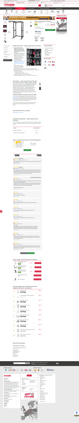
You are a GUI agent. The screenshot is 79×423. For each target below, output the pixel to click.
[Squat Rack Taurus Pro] (18, 325)
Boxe (40, 387)
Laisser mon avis (27, 150)
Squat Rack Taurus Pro (24, 324)
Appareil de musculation (15, 15)
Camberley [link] (14, 390)
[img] (42, 31)
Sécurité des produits (7, 60)
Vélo (40, 389)
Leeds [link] (8, 390)
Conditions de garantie (6, 52)
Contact (16, 0)
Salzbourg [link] (14, 393)
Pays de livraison (53, 0)
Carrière (13, 0)
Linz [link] (12, 393)
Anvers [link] (5, 401)
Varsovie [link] (5, 406)
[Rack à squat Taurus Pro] (18, 301)
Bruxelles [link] (7, 401)
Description (6, 47)
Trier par (16, 155)
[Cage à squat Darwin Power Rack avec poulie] (18, 330)
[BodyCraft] (23, 297)
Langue (58, 0)
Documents (6, 49)
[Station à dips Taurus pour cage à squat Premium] (15, 267)
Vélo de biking (42, 385)
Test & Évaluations (7, 54)
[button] (5, 22)
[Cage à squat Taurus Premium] (18, 306)
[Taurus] (11, 21)
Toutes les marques (42, 401)
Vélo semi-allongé (42, 388)
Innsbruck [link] (7, 393)
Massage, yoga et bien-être (44, 8)
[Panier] (64, 5)
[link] (45, 62)
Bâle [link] (4, 399)
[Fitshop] (9, 5)
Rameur (41, 379)
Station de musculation (22, 15)
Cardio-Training (9, 8)
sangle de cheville (21, 63)
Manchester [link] (11, 391)
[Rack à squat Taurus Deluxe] (18, 315)
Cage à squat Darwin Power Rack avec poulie (27, 329)
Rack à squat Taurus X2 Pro (24, 310)
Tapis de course (42, 378)
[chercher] (39, 5)
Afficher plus (23, 253)
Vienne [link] (17, 393)
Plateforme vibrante (42, 399)
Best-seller (5, 58)
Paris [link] (6, 379)
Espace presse (32, 388)
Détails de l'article (7, 45)
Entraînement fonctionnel (43, 394)
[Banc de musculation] (15, 279)
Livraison (23, 382)
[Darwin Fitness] (23, 331)
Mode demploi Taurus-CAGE (18, 112)
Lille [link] (4, 379)
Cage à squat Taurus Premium (25, 305)
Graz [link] (4, 393)
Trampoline (41, 381)
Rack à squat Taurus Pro (24, 300)
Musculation (20, 8)
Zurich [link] (11, 399)
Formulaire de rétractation (24, 384)
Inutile (18, 174)
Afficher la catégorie (37, 275)
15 (23, 141)
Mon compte (62, 0)
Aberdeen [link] (5, 390)
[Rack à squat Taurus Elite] (18, 320)
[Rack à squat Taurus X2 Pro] (18, 311)
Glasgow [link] (5, 391)
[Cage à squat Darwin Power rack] (18, 335)
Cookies (23, 381)
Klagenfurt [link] (10, 393)
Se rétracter (29, 375)
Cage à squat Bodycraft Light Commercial (27, 295)
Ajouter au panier (38, 267)
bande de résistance (17, 62)
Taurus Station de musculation (30, 15)
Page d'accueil (5, 15)
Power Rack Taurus (23, 290)
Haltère (41, 386)
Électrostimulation (42, 398)
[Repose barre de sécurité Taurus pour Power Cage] (15, 271)
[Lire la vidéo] (34, 53)
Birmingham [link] (10, 390)
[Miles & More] (50, 369)
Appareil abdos (42, 395)
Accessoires (6, 56)
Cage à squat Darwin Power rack (25, 334)
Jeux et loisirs (31, 8)
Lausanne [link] (8, 399)
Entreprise (5, 0)
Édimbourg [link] (17, 390)
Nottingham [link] (14, 391)
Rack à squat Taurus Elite (24, 319)
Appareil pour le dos (42, 396)
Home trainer (41, 390)
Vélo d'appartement (42, 377)
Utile (15, 174)
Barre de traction (42, 397)
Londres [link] (8, 391)
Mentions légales (9, 0)
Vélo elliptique (42, 376)
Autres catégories (59, 8)
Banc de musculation (21, 279)
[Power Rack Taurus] (18, 291)
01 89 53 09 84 (61, 33)
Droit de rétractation (32, 382)
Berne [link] (6, 399)
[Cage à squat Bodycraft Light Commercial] (18, 296)
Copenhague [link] (5, 404)
